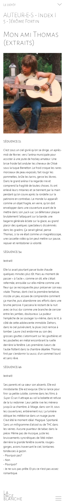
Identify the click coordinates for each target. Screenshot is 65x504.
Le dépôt (9, 5)
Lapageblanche (12, 495)
